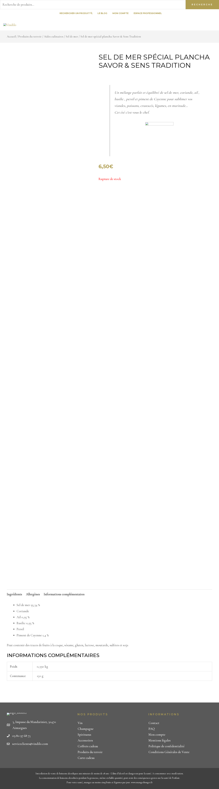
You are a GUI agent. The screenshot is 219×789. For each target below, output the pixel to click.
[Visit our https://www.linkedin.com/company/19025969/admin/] (207, 13)
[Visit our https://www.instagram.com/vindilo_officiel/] (214, 13)
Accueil (11, 36)
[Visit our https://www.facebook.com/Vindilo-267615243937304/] (201, 13)
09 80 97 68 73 (21, 736)
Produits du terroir (30, 36)
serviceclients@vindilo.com (30, 744)
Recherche (202, 4)
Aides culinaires (53, 36)
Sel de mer (72, 36)
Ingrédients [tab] (14, 594)
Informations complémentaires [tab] (64, 594)
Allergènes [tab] (33, 594)
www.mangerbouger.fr (142, 782)
